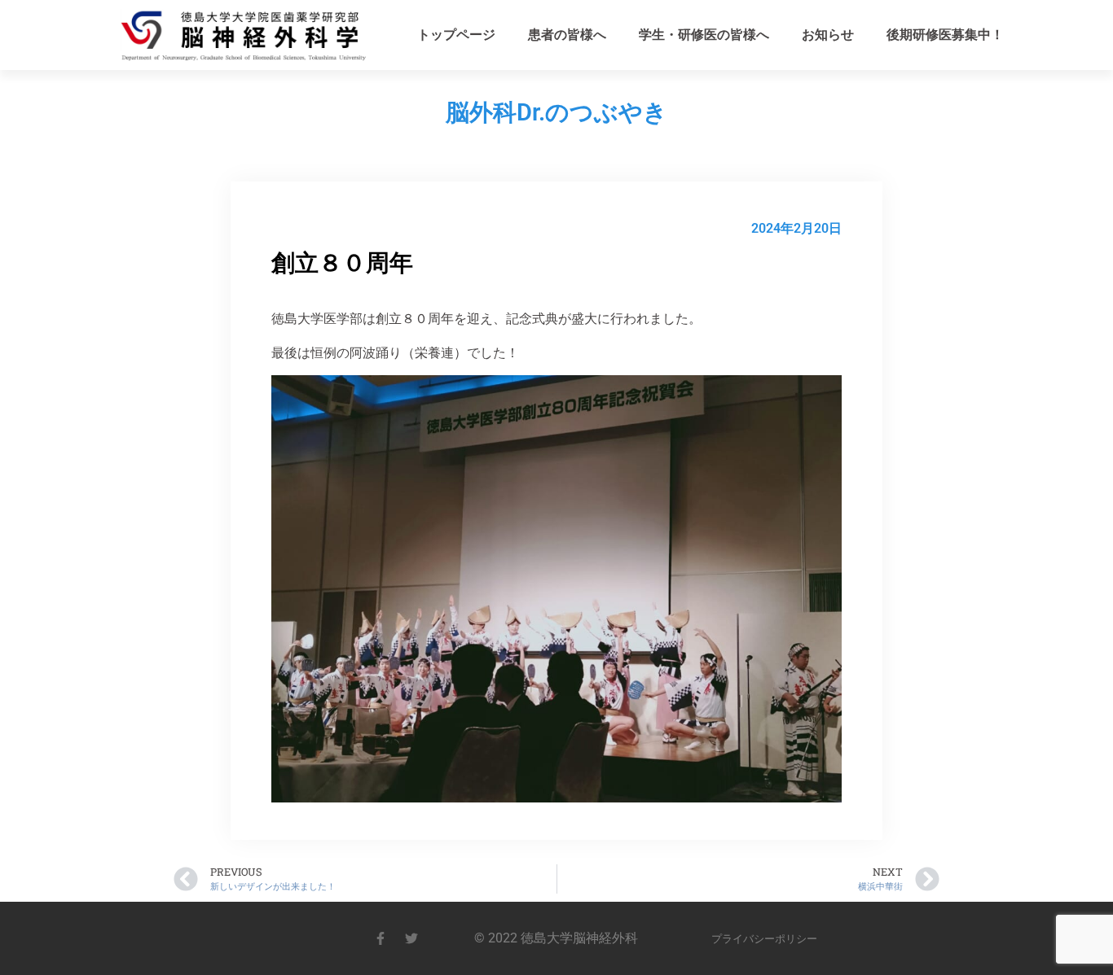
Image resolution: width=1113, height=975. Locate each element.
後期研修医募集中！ (945, 34)
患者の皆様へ (567, 34)
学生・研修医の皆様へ (704, 34)
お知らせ (828, 34)
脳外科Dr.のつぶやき (556, 112)
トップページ (456, 34)
